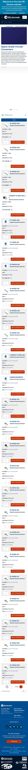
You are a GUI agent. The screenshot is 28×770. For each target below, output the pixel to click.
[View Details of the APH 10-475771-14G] (5, 467)
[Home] (12, 17)
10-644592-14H (15, 444)
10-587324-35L (14, 399)
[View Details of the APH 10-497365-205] (5, 149)
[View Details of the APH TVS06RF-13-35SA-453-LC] (4, 197)
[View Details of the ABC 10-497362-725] (5, 290)
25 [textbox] (23, 691)
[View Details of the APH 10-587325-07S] (5, 423)
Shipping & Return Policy (6, 751)
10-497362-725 (14, 289)
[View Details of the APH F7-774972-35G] (5, 221)
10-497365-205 (15, 148)
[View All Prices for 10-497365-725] (10, 185)
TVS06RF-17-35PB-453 (17, 355)
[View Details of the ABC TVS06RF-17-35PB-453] (5, 356)
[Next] (21, 686)
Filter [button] (3, 115)
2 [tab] (14, 109)
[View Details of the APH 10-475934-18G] (5, 644)
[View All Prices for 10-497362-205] (10, 137)
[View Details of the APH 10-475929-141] (5, 600)
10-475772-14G (14, 488)
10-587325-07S (14, 421)
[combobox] (14, 22)
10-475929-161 (14, 621)
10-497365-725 (14, 172)
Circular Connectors (21, 26)
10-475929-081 (14, 532)
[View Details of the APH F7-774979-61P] (5, 244)
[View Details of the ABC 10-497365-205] (5, 312)
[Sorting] (25, 115)
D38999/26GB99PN (16, 377)
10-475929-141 (14, 599)
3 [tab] (17, 109)
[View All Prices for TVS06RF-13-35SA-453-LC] (12, 210)
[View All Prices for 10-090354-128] (11, 278)
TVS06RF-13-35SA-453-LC (17, 197)
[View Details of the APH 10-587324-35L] (5, 401)
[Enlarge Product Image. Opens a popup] (7, 126)
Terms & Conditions (17, 747)
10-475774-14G (14, 510)
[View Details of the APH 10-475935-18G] (5, 666)
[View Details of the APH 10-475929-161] (5, 622)
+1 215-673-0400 (8, 713)
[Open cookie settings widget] (2, 767)
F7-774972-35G (15, 220)
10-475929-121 (14, 577)
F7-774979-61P (14, 242)
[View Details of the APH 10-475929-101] (5, 556)
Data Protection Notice (17, 751)
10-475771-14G (14, 466)
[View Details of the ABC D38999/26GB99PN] (5, 378)
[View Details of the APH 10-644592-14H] (5, 445)
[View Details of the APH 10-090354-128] (5, 266)
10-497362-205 (15, 123)
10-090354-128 (15, 265)
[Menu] (2, 17)
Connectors (9, 26)
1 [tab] (10, 109)
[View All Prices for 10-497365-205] (11, 161)
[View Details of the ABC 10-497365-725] (5, 334)
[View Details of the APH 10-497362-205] (5, 125)
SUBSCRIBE (14, 741)
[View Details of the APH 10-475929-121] (5, 578)
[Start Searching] (2, 22)
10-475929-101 (14, 554)
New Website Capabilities (9, 13)
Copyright (16, 748)
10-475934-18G (15, 643)
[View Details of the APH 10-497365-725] (5, 173)
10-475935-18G (15, 665)
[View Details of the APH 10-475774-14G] (5, 511)
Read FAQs (22, 13)
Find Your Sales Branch (18, 712)
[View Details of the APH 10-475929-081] (5, 533)
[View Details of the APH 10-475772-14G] (5, 489)
